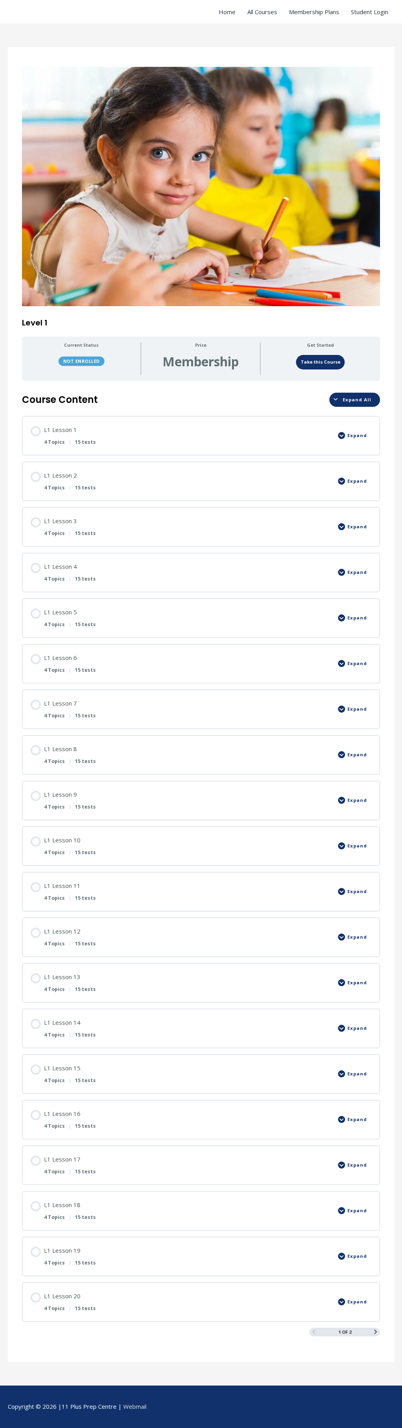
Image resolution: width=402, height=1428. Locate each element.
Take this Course (320, 362)
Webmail (134, 1406)
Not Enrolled (81, 361)
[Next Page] (375, 1332)
